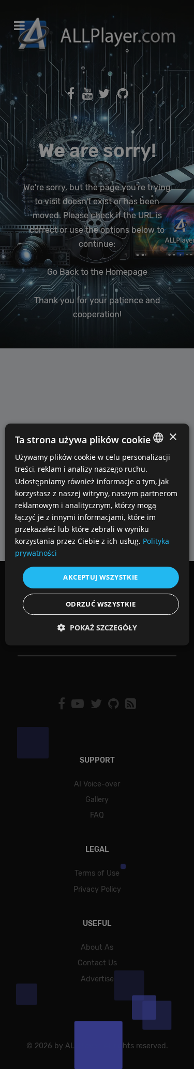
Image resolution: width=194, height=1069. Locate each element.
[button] (97, 627)
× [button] (172, 437)
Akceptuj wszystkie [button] (100, 577)
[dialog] (97, 534)
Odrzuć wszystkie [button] (101, 604)
